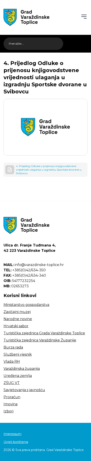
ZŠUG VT (12, 383)
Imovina (10, 404)
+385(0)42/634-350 (25, 270)
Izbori (8, 411)
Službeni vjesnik (18, 354)
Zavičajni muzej (17, 312)
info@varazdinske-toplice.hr (34, 265)
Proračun (12, 397)
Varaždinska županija (22, 368)
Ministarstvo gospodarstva (26, 305)
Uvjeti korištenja (16, 442)
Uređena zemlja (18, 376)
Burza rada (13, 347)
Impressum (12, 434)
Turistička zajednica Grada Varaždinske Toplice (44, 333)
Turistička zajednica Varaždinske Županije (40, 340)
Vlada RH (12, 361)
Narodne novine (18, 319)
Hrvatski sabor (16, 326)
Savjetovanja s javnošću (24, 390)
